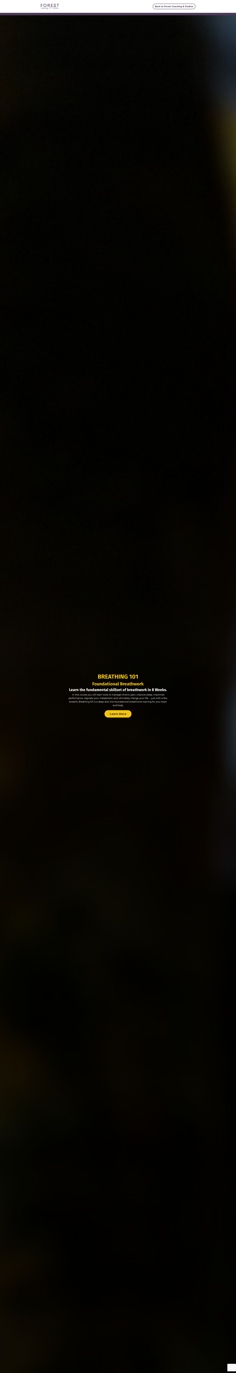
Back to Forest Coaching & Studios (174, 6)
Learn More (118, 713)
